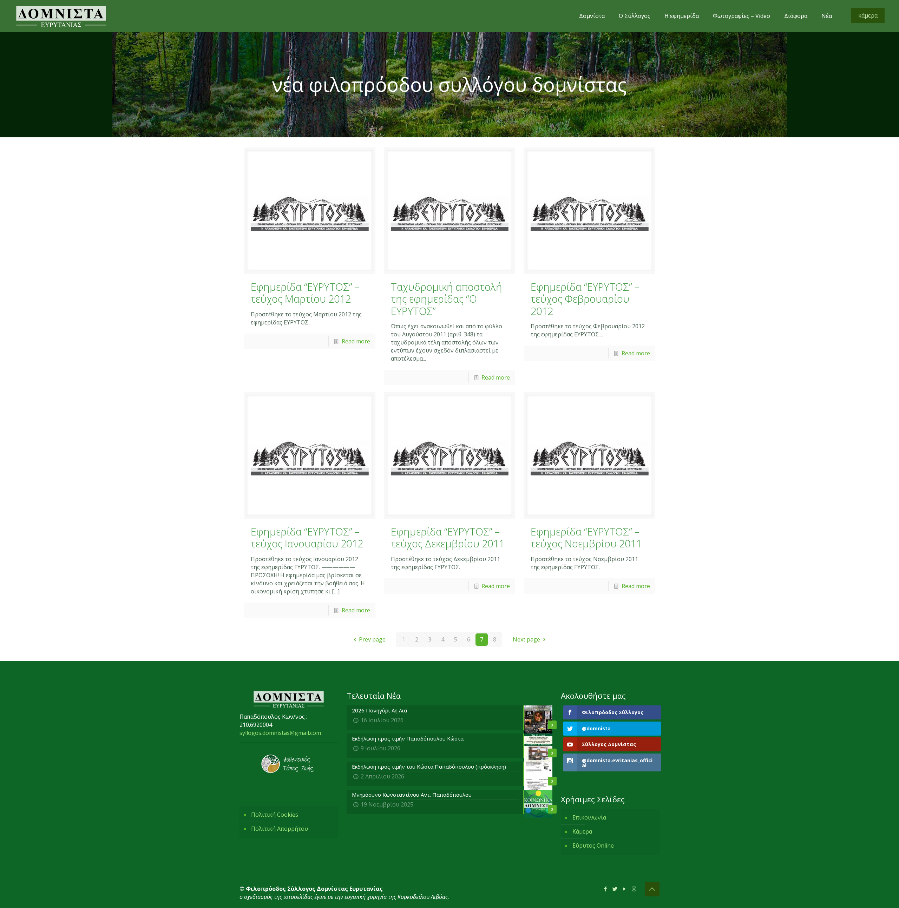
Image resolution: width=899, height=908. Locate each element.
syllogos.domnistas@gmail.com (280, 733)
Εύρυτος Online (593, 845)
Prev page (372, 639)
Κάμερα (582, 831)
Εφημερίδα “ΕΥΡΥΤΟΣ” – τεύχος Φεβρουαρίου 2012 (585, 299)
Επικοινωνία (589, 817)
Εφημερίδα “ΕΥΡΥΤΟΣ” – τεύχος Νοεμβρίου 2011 (586, 538)
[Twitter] (615, 888)
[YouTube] (624, 888)
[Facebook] (605, 888)
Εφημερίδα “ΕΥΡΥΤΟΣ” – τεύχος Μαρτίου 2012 (305, 293)
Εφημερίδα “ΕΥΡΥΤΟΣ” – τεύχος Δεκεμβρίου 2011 (447, 538)
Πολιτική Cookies (274, 814)
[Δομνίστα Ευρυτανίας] (61, 16)
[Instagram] (634, 888)
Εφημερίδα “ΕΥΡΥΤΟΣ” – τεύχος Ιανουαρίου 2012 (307, 538)
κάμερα (868, 15)
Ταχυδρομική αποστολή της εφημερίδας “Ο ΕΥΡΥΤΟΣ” (446, 299)
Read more (356, 341)
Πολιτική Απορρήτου (279, 829)
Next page (526, 639)
